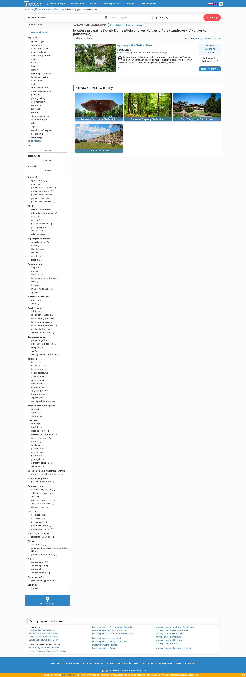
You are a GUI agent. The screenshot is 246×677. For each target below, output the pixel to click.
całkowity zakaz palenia (44, 213)
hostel (34, 62)
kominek (37, 274)
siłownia (36, 416)
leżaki (35, 281)
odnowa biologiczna (40, 87)
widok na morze (40, 572)
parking (36, 220)
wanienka (37, 466)
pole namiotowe (38, 101)
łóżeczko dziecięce (41, 438)
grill (34, 271)
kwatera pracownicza (41, 73)
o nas (137, 663)
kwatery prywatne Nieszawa (169, 640)
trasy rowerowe (40, 394)
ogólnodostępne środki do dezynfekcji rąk (49, 549)
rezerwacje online (40, 32)
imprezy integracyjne (43, 489)
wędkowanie (38, 397)
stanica (34, 112)
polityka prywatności (119, 663)
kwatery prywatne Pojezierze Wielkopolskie (112, 627)
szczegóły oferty (209, 68)
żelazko (36, 259)
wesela (36, 496)
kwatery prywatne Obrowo (168, 636)
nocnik (36, 441)
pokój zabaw (38, 455)
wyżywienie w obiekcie (43, 332)
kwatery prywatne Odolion (104, 648)
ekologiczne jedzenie (43, 314)
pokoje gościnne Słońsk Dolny (43, 636)
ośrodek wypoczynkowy (42, 91)
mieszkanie (36, 80)
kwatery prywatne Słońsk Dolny (44, 633)
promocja (32, 166)
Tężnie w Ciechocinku (99, 150)
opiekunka (37, 445)
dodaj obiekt (166, 663)
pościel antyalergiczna (43, 481)
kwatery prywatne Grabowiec (169, 633)
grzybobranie (39, 376)
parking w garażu (41, 227)
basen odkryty (39, 369)
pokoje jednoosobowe (43, 194)
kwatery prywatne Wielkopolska (44, 647)
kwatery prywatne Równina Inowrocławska (112, 633)
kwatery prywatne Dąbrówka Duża (172, 630)
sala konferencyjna (42, 493)
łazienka (36, 252)
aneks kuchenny (40, 242)
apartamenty (39, 180)
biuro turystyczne (39, 48)
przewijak (37, 459)
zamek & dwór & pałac (41, 130)
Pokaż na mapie (47, 603)
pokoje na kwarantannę (44, 554)
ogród (35, 292)
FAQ (103, 663)
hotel (33, 66)
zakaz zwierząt (39, 234)
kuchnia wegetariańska (44, 325)
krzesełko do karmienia (44, 434)
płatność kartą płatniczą (44, 580)
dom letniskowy (38, 52)
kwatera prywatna (39, 77)
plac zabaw (38, 452)
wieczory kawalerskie (43, 500)
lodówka (36, 285)
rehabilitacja (39, 230)
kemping (35, 69)
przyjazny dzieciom (42, 462)
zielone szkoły (39, 507)
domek (34, 59)
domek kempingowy (40, 55)
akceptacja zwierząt (42, 209)
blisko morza (39, 522)
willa (33, 123)
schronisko (36, 109)
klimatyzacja (38, 249)
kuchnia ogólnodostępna (44, 278)
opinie (217, 38)
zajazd (34, 126)
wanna (36, 303)
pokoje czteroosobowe (43, 187)
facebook (58, 663)
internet (36, 216)
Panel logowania (185, 663)
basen (35, 362)
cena (30, 145)
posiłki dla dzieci (40, 329)
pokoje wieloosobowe (43, 201)
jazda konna (38, 380)
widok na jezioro (40, 565)
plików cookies (69, 674)
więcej (120, 67)
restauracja (36, 137)
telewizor (37, 256)
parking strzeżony (41, 223)
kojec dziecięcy (40, 430)
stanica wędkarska (40, 116)
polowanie (37, 387)
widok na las (38, 569)
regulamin (93, 663)
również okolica (36, 24)
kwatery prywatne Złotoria (168, 643)
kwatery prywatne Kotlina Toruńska (109, 630)
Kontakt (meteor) (75, 663)
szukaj (213, 17)
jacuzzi (36, 409)
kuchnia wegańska (41, 322)
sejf (34, 351)
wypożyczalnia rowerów (44, 401)
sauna (35, 412)
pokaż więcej (34, 140)
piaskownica (38, 448)
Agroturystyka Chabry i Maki (134, 45)
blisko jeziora (39, 514)
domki (35, 184)
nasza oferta (149, 663)
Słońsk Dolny (123, 52)
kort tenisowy (39, 383)
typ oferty (32, 37)
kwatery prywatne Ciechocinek (106, 638)
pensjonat (36, 94)
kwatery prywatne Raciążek (105, 644)
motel (34, 84)
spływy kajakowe (40, 390)
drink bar (37, 311)
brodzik (36, 427)
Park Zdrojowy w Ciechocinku (197, 119)
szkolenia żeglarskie (42, 536)
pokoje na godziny (41, 340)
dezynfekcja (38, 544)
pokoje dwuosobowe (42, 191)
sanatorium (36, 105)
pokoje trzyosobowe (42, 198)
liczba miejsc (34, 155)
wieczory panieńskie (42, 503)
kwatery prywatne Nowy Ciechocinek (109, 641)
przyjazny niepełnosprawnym (47, 474)
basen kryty (38, 365)
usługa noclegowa (40, 119)
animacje (37, 423)
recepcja (37, 347)
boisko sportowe (40, 372)
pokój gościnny (38, 98)
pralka (36, 300)
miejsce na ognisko (42, 288)
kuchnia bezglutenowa (43, 318)
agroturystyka (37, 41)
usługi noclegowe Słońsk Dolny (43, 639)
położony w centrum (42, 529)
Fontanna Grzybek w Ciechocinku (99, 119)
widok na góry (39, 562)
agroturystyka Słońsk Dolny (42, 630)
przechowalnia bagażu (43, 343)
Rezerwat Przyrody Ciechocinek (148, 119)
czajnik (36, 267)
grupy (35, 588)
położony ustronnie (42, 525)
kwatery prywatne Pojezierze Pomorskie (47, 651)
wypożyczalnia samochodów (46, 354)
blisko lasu (38, 518)
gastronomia (37, 133)
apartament (36, 45)
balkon (36, 245)
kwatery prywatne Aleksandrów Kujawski (175, 627)
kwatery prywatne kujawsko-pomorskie (174, 648)
